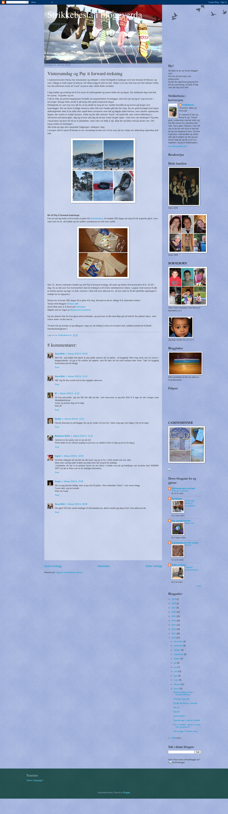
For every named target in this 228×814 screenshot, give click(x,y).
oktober (177, 650)
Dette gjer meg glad (180, 491)
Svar (57, 367)
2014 (174, 621)
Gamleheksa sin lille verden (185, 543)
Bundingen (177, 498)
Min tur (176, 707)
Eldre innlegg (154, 566)
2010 (174, 638)
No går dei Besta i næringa (185, 703)
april (176, 676)
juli (175, 663)
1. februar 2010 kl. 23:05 (72, 481)
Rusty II (188, 545)
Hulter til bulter (179, 565)
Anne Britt (60, 354)
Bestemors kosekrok (81, 310)
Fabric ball (189, 523)
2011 (174, 633)
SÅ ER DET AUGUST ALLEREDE (190, 503)
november (178, 645)
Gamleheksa (97, 218)
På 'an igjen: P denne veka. (185, 731)
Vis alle (198, 586)
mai (176, 671)
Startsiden (103, 566)
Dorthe (58, 419)
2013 (174, 625)
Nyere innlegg (52, 566)
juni (176, 667)
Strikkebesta (188, 105)
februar (177, 684)
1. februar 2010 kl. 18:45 (72, 456)
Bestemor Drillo (62, 436)
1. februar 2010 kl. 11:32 (68, 393)
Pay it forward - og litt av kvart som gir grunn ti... (186, 726)
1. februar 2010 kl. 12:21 (73, 419)
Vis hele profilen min (177, 146)
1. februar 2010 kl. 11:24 (76, 376)
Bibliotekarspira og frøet (183, 488)
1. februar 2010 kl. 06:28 (76, 354)
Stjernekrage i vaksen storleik (186, 720)
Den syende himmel (181, 521)
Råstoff (176, 712)
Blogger (126, 792)
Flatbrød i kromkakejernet (191, 568)
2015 (174, 616)
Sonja (57, 481)
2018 (174, 603)
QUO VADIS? (179, 716)
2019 (174, 599)
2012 (174, 629)
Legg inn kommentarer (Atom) (69, 572)
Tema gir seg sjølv (181, 699)
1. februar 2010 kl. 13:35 (82, 436)
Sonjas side (72, 304)
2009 (174, 738)
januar (177, 688)
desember (178, 641)
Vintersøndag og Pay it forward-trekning (183, 693)
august (177, 658)
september (179, 654)
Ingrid (58, 456)
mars (176, 680)
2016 (174, 612)
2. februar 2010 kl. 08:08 (76, 504)
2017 (174, 608)
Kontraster (81, 307)
